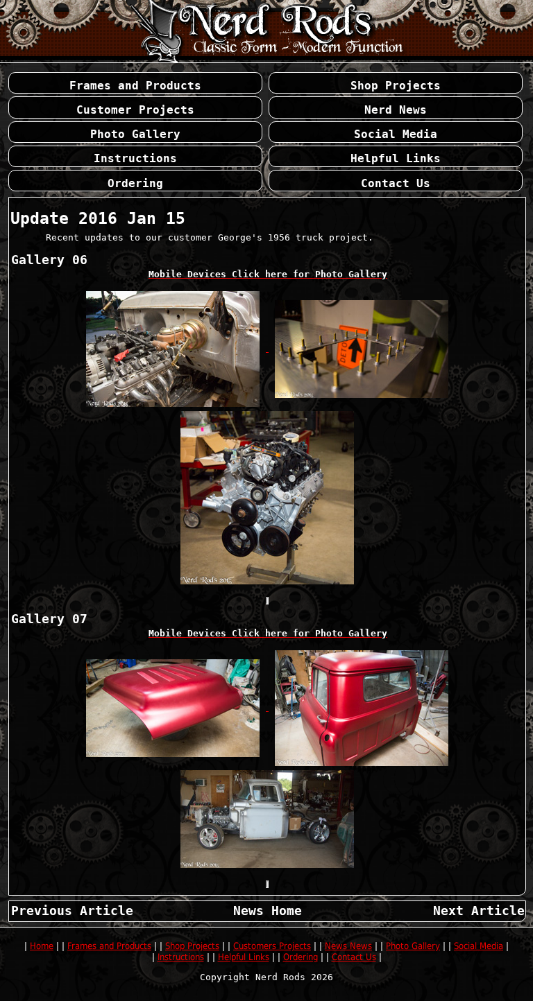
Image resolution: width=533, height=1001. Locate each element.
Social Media (478, 946)
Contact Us (354, 957)
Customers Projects (272, 946)
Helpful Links (243, 957)
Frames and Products (109, 946)
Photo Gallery (413, 946)
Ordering (300, 957)
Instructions (181, 957)
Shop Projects (192, 946)
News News (348, 946)
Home (41, 946)
